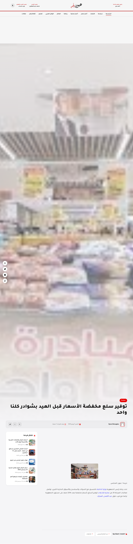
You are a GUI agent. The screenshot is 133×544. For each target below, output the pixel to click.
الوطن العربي (50, 14)
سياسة (100, 14)
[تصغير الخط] (15, 424)
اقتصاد (92, 14)
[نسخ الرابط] (10, 424)
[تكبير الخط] (19, 424)
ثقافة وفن (32, 14)
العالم (59, 14)
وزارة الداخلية (102, 489)
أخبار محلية (74, 14)
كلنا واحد (88, 534)
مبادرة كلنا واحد (103, 493)
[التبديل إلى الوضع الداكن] (13, 5)
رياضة (65, 14)
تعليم (40, 14)
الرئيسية (108, 14)
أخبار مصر (84, 14)
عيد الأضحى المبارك (104, 496)
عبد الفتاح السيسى (102, 534)
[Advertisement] (78, 29)
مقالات (24, 14)
